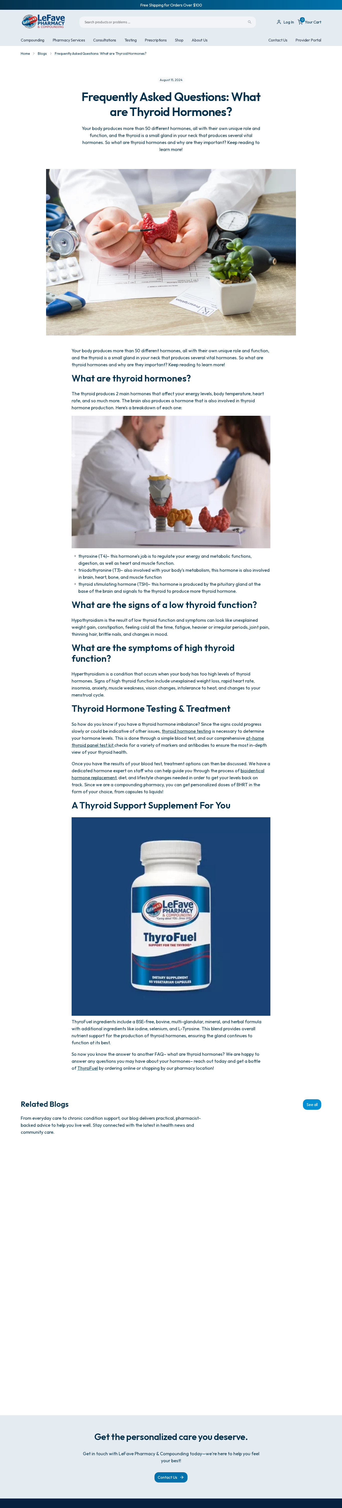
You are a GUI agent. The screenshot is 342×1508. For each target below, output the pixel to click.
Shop (179, 40)
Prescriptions (156, 40)
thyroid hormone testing (186, 731)
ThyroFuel (87, 1068)
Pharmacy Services (69, 40)
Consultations (104, 40)
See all (312, 1104)
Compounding (32, 40)
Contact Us (277, 40)
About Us (200, 40)
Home (25, 53)
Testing (130, 40)
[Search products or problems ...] (249, 22)
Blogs (42, 53)
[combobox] (167, 22)
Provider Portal (308, 40)
